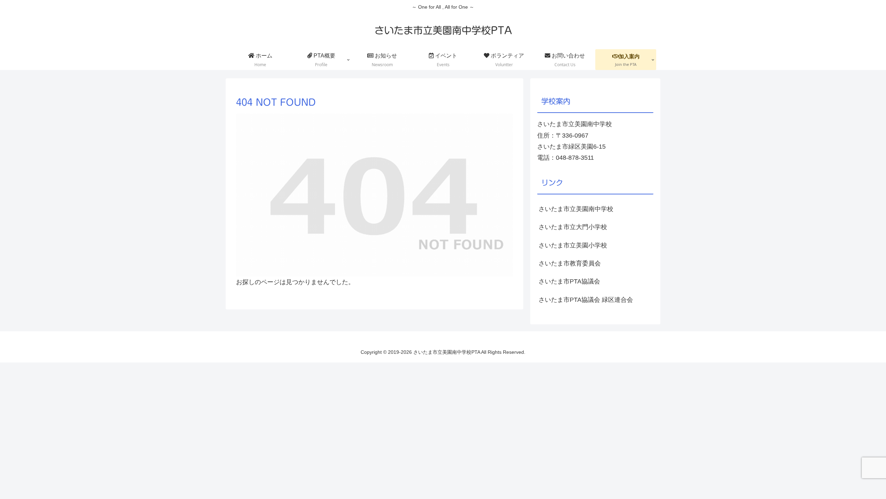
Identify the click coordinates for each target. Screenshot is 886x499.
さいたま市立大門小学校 (573, 227)
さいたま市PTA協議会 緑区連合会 (586, 299)
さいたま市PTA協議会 (569, 281)
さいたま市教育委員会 (570, 263)
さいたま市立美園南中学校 (576, 208)
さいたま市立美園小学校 (573, 245)
